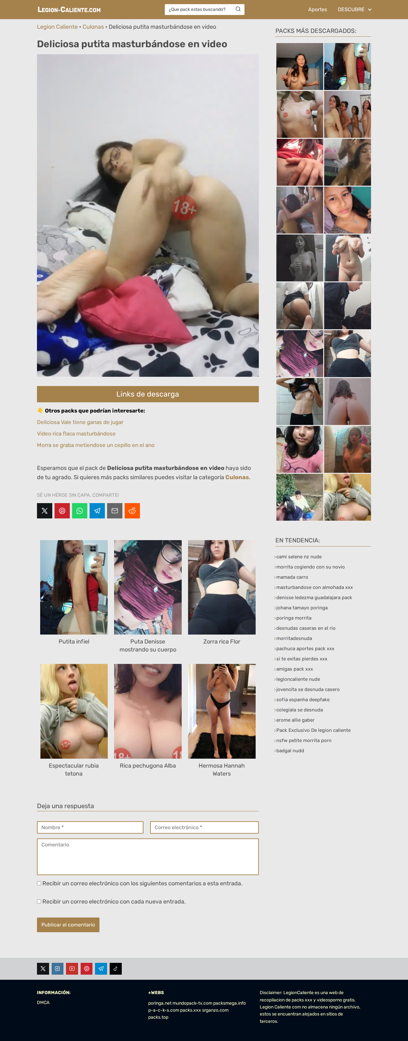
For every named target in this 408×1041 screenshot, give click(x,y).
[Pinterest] (62, 510)
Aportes (317, 9)
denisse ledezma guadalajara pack (314, 597)
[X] (44, 510)
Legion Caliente (57, 26)
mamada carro (292, 577)
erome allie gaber (295, 720)
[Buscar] (238, 9)
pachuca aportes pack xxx (305, 648)
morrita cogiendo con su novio (310, 567)
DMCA (43, 1002)
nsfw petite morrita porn (304, 740)
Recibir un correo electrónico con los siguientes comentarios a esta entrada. (142, 883)
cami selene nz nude (299, 557)
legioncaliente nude (298, 679)
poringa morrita (293, 618)
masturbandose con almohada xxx (314, 587)
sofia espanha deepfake (303, 700)
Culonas (93, 26)
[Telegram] (97, 510)
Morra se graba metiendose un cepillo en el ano (96, 445)
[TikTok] (116, 969)
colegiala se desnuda (299, 710)
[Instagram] (58, 969)
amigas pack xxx (294, 669)
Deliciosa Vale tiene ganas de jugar (80, 422)
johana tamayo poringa (302, 608)
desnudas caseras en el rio (306, 628)
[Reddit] (132, 510)
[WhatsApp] (79, 510)
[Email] (114, 510)
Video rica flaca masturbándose (76, 433)
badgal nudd (290, 751)
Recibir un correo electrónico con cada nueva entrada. (114, 901)
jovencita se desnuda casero (308, 689)
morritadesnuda (294, 638)
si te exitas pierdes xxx (301, 659)
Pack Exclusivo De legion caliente (313, 730)
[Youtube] (72, 969)
